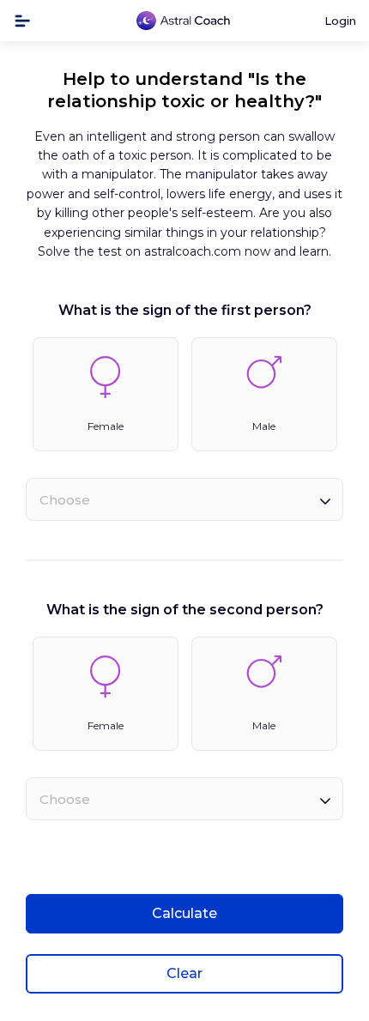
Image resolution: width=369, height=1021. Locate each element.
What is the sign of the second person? (185, 609)
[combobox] (184, 499)
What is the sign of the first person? (185, 310)
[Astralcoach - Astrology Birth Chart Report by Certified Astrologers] (183, 21)
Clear (184, 973)
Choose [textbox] (64, 500)
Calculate (184, 913)
